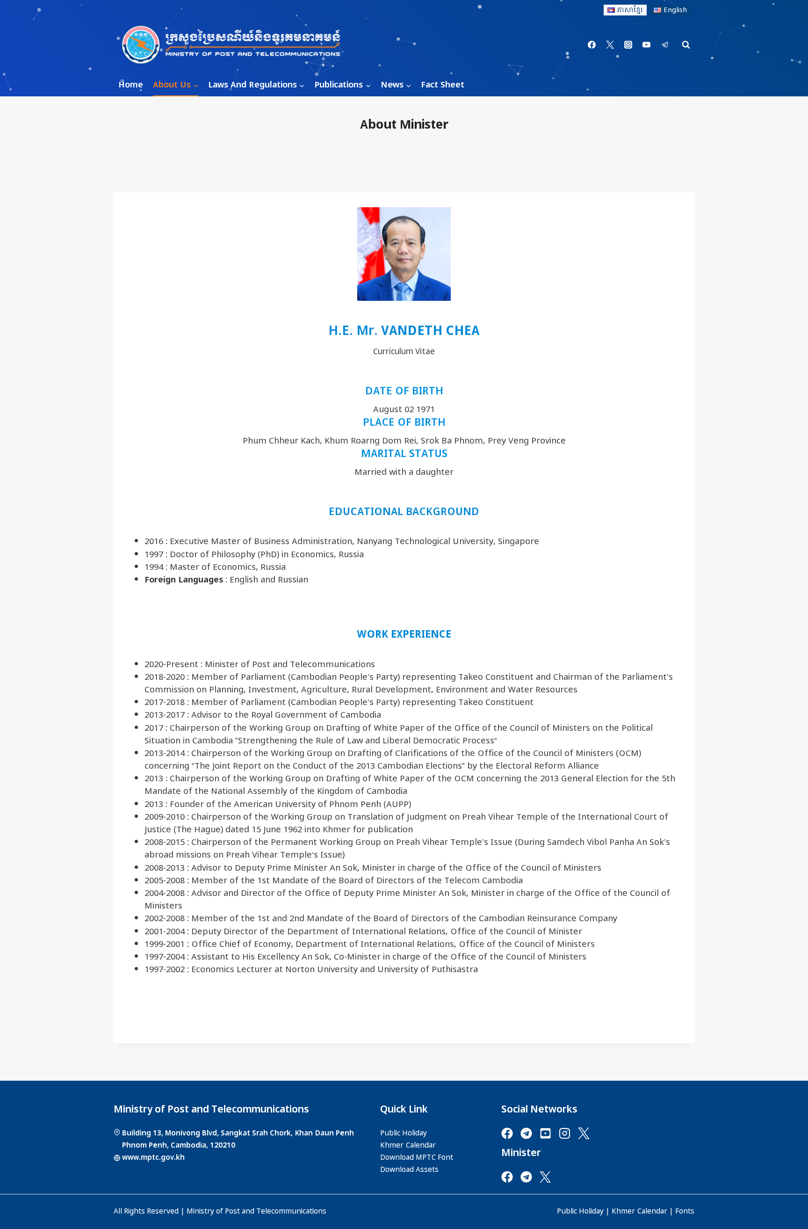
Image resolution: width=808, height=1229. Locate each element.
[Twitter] (610, 45)
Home (130, 85)
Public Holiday (580, 1211)
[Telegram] (665, 45)
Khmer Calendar (639, 1211)
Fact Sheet (442, 85)
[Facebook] (592, 45)
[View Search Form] (686, 44)
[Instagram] (628, 45)
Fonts (684, 1211)
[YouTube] (647, 45)
